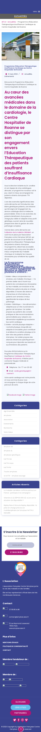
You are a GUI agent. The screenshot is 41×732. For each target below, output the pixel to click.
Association (8, 419)
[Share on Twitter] (29, 395)
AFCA (4, 22)
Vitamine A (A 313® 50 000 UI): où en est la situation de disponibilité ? (20, 499)
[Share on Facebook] (14, 395)
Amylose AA (8, 446)
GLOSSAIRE (20, 702)
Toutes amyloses (10, 472)
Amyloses (7, 415)
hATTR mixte (8, 463)
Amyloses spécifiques (12, 455)
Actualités (12, 22)
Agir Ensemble (9, 411)
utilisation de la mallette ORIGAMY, (18, 232)
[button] (35, 11)
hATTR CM (8, 459)
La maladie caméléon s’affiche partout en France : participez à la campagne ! (20, 491)
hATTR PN (7, 467)
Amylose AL (8, 451)
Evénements (9, 76)
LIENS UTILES (20, 707)
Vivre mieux (8, 432)
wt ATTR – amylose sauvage (14, 476)
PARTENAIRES (20, 713)
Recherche (8, 428)
